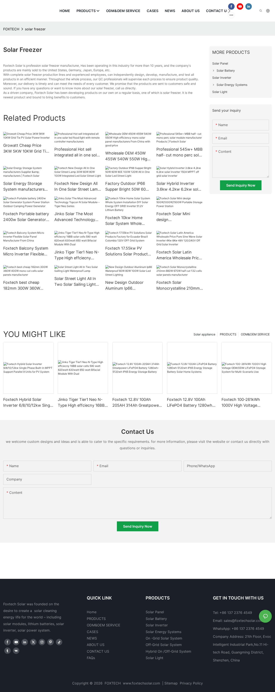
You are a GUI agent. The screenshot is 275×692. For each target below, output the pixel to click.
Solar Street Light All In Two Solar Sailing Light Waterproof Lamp (75, 281)
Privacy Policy (191, 683)
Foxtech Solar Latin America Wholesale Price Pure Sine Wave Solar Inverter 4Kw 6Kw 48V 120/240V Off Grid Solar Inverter (178, 255)
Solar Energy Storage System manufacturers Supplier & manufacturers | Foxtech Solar (26, 186)
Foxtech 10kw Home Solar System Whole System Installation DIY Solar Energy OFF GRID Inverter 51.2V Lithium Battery (126, 220)
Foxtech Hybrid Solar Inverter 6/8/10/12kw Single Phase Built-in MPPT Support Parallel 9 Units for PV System (28, 402)
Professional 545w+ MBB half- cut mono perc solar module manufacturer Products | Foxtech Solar (179, 152)
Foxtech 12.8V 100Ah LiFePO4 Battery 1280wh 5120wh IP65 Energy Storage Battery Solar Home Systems (189, 402)
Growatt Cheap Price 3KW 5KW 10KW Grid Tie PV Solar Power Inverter (25, 148)
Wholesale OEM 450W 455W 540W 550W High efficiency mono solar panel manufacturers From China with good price (127, 156)
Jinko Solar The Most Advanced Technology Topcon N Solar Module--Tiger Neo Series (77, 217)
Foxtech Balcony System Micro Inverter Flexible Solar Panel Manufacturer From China (26, 251)
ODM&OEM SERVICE (255, 334)
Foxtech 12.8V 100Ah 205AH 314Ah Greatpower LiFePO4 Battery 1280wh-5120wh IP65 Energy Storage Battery (136, 402)
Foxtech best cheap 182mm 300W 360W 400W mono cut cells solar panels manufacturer (22, 285)
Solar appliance (204, 334)
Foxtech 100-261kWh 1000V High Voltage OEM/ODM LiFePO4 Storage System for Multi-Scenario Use (245, 402)
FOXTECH (11, 29)
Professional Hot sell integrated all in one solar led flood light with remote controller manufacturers (77, 152)
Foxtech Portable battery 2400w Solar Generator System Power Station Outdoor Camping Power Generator (26, 217)
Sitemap (171, 683)
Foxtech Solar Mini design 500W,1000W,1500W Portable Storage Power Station (178, 217)
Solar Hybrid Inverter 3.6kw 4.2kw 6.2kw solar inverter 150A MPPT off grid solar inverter (179, 186)
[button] (229, 11)
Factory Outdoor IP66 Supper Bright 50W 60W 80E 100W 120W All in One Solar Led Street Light (127, 186)
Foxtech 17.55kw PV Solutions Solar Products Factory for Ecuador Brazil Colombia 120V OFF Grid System (127, 251)
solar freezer (35, 29)
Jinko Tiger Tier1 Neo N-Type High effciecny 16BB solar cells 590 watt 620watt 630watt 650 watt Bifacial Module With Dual (77, 255)
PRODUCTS (228, 334)
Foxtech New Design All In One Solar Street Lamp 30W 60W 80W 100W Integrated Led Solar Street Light (77, 186)
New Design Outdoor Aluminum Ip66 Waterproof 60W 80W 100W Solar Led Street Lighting (125, 285)
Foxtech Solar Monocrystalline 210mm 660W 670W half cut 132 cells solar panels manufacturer (178, 285)
